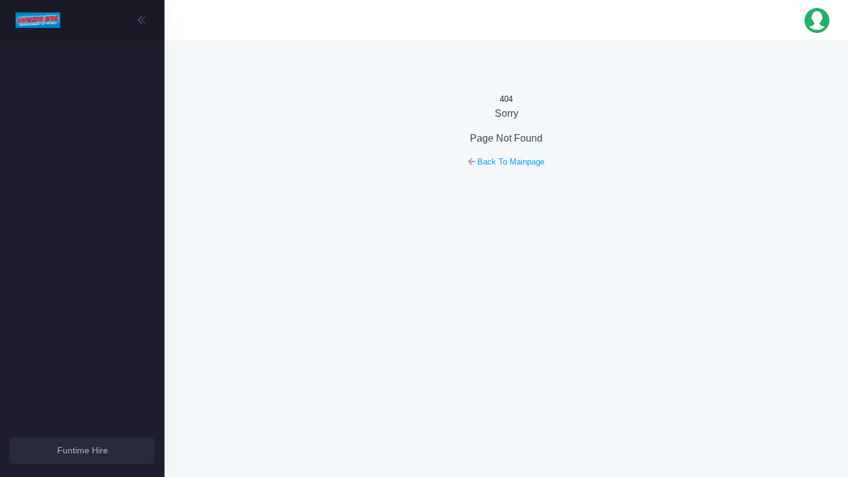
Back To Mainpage (509, 161)
